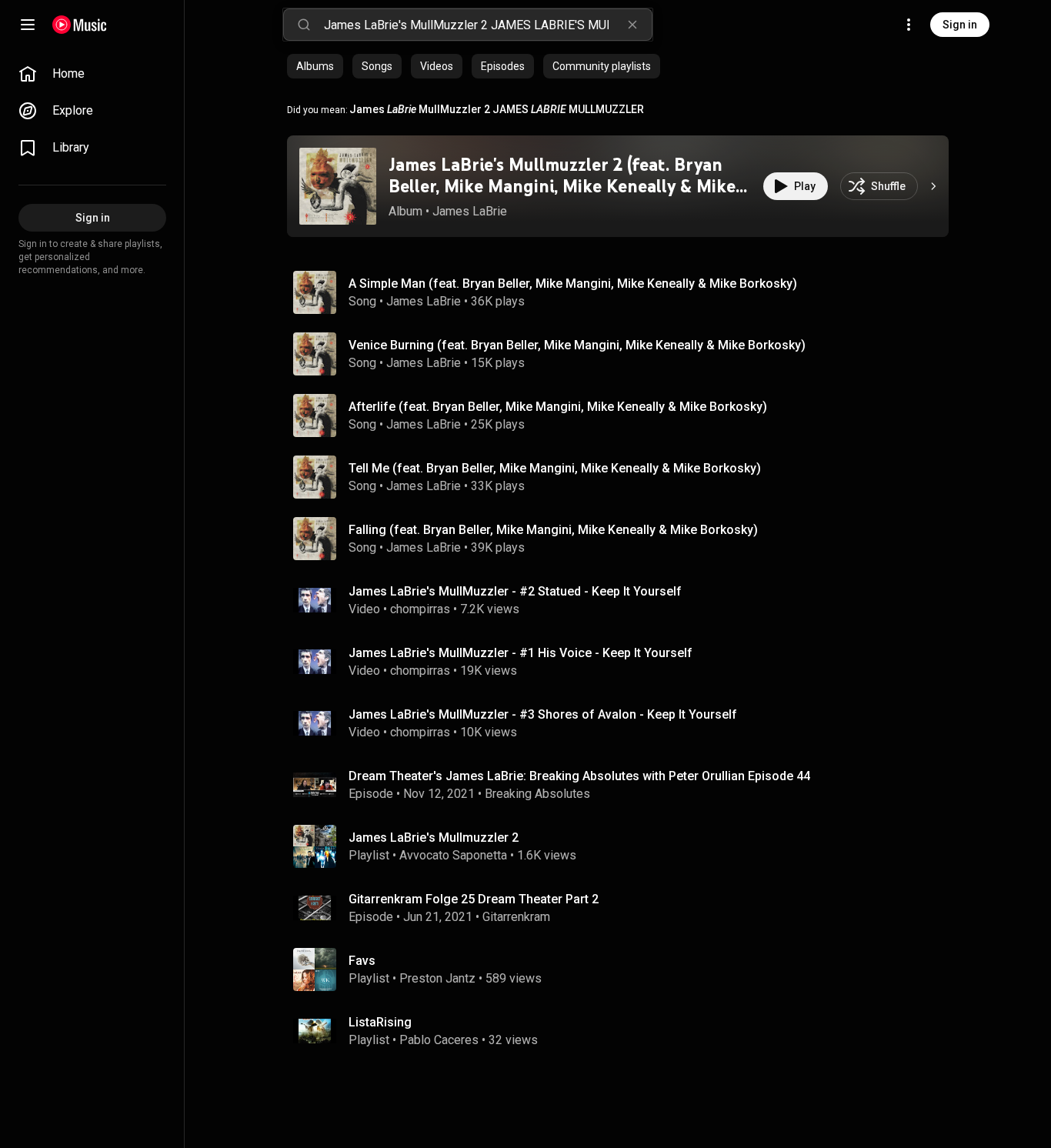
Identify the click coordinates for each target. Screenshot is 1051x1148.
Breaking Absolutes (537, 793)
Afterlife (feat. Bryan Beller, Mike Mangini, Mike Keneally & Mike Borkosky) (558, 406)
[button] (337, 186)
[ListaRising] (624, 1031)
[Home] (79, 24)
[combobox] (488, 24)
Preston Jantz (437, 978)
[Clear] (632, 24)
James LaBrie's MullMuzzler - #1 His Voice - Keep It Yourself (520, 653)
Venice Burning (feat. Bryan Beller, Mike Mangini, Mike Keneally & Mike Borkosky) (577, 345)
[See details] (933, 186)
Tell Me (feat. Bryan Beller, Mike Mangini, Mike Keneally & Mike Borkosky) (555, 468)
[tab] (315, 66)
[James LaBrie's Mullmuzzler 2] (624, 846)
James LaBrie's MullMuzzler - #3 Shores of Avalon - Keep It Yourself (543, 714)
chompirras (420, 609)
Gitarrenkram (516, 916)
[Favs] (624, 969)
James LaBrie (469, 211)
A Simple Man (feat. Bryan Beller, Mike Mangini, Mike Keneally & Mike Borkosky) (573, 283)
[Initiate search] (304, 24)
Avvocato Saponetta (453, 855)
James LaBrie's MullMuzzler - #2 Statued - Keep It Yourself (515, 591)
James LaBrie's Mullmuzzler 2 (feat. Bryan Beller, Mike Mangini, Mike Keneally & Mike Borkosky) (562, 186)
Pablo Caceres (439, 1040)
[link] (92, 73)
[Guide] (27, 24)
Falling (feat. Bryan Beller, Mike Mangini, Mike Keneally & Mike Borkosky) (553, 529)
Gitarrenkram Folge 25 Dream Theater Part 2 (474, 899)
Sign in (960, 24)
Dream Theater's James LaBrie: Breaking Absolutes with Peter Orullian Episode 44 (579, 776)
